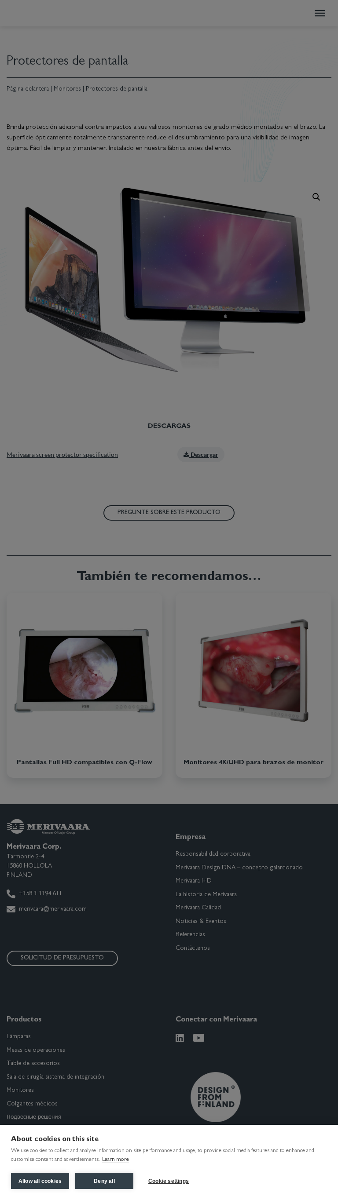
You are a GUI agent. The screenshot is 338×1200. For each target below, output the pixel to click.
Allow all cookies (40, 1181)
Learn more (115, 1160)
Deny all (104, 1181)
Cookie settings (168, 1181)
